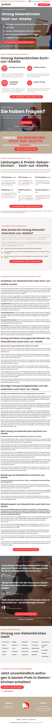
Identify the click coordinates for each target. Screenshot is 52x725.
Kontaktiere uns (34, 381)
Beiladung (7, 194)
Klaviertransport (40, 196)
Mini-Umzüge (26, 183)
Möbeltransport (30, 198)
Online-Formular (12, 242)
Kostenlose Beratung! (7, 107)
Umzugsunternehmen (11, 350)
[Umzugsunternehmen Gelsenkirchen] (5, 4)
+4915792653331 (46, 1)
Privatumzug (9, 183)
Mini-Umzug (41, 446)
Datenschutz (32, 719)
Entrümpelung (46, 183)
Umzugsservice (8, 496)
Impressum (25, 719)
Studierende (26, 180)
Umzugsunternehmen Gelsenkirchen (20, 722)
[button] (35, 4)
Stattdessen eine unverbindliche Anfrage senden (26, 126)
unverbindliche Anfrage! (19, 212)
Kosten (26, 290)
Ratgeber (18, 719)
